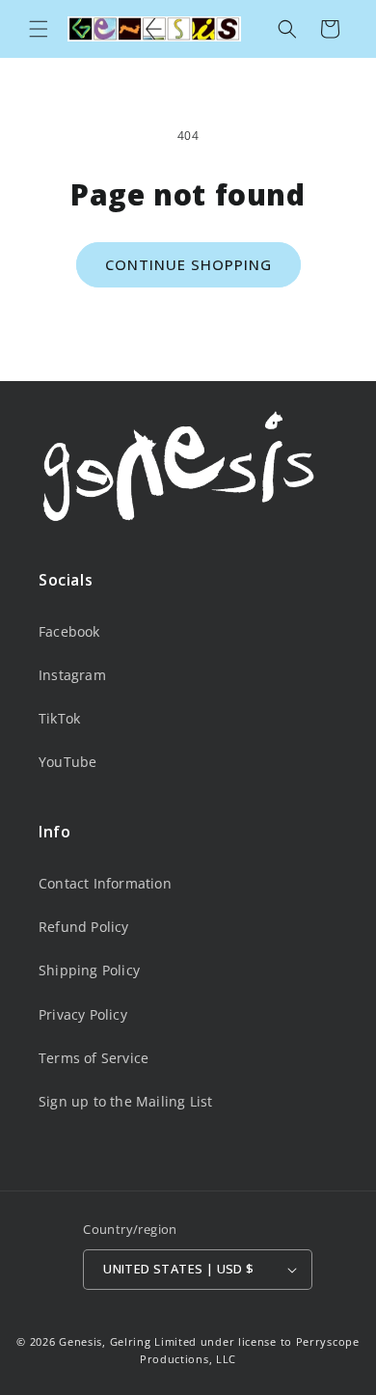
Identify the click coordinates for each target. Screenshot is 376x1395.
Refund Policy (84, 926)
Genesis (80, 1341)
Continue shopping (188, 264)
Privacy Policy (83, 1014)
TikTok (59, 718)
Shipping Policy (89, 970)
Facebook (69, 631)
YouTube (67, 761)
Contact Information (105, 883)
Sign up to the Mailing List (125, 1101)
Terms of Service (93, 1058)
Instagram (72, 675)
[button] (38, 29)
